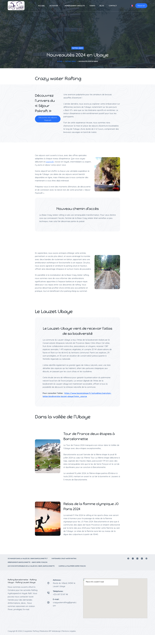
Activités (53, 6)
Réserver (141, 6)
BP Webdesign (55, 631)
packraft (50, 161)
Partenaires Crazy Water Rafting (64, 558)
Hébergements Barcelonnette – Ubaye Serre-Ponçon (27, 562)
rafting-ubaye (77, 48)
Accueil (41, 6)
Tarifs (92, 6)
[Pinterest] (146, 558)
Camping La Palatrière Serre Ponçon (72, 566)
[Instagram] (133, 558)
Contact (113, 6)
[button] (132, 5)
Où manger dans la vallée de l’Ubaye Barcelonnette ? (28, 558)
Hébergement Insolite (75, 6)
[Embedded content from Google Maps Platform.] (115, 598)
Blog (102, 6)
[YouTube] (142, 558)
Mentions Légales (69, 631)
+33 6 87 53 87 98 (60, 594)
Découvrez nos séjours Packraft (47, 118)
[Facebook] (128, 558)
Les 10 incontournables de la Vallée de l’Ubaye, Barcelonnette (31, 566)
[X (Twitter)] (137, 558)
